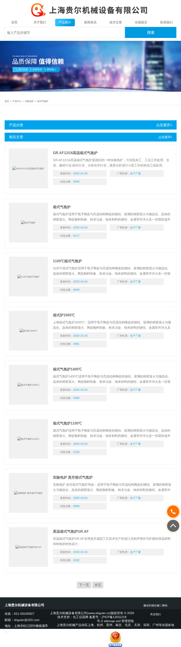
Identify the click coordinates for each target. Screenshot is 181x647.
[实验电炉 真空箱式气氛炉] (28, 493)
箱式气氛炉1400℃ (67, 369)
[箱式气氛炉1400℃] (28, 385)
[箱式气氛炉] (28, 222)
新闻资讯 (90, 22)
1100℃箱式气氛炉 (67, 261)
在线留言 (141, 22)
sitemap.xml (112, 621)
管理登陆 (127, 621)
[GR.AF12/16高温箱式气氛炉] (28, 168)
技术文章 (115, 22)
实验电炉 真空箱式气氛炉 (73, 477)
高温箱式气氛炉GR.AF (71, 531)
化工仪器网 (80, 617)
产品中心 (17, 101)
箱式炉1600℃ (64, 315)
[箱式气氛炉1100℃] (28, 439)
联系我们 (166, 22)
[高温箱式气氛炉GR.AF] (28, 547)
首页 (14, 22)
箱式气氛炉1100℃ (67, 423)
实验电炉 (29, 101)
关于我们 (40, 22)
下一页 (84, 585)
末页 (97, 585)
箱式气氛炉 (42, 101)
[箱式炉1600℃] (28, 331)
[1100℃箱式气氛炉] (28, 276)
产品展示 (65, 22)
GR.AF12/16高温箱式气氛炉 (75, 153)
